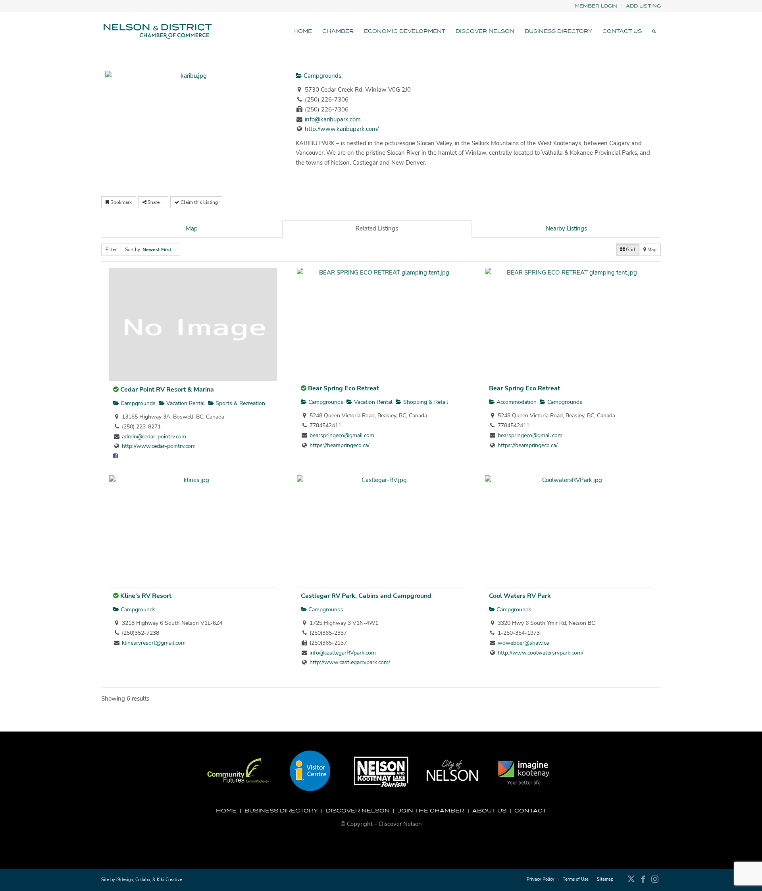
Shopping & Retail (425, 402)
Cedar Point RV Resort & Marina (167, 389)
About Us (489, 810)
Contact (530, 810)
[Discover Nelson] (156, 31)
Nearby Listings (566, 228)
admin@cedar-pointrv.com (154, 436)
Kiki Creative (169, 880)
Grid (630, 249)
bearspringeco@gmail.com (342, 435)
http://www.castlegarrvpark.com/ (350, 662)
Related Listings (377, 228)
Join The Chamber (431, 810)
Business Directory (281, 810)
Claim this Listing (198, 202)
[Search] (654, 31)
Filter (111, 249)
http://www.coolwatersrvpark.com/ (540, 653)
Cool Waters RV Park (520, 595)
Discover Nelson (358, 810)
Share (153, 202)
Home (226, 810)
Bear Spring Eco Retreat (343, 388)
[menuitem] (596, 6)
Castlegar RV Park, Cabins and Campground (366, 595)
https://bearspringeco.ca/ (339, 445)
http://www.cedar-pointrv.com (159, 446)
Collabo (142, 880)
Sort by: (148, 249)
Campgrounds (321, 76)
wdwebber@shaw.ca (523, 643)
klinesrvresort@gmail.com (154, 643)
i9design (124, 880)
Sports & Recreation (239, 403)
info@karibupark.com (333, 119)
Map (192, 228)
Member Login (596, 6)
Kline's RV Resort (145, 595)
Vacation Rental (185, 403)
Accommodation (516, 402)
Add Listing (643, 6)
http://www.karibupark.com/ (342, 129)
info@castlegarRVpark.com (343, 653)
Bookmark (120, 202)
